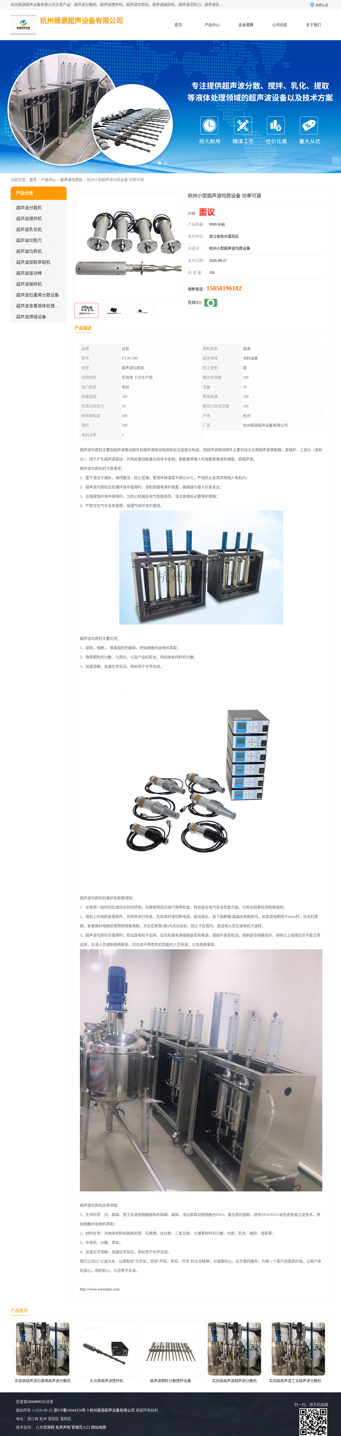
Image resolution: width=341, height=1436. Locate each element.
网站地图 (98, 1427)
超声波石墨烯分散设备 (37, 295)
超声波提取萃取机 (33, 262)
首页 (178, 25)
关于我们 (313, 25)
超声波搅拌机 (29, 218)
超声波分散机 (29, 207)
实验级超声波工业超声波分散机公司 (201, 1381)
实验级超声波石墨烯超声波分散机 (264, 1381)
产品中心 (212, 25)
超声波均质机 (71, 180)
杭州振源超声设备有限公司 (112, 1410)
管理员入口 (80, 1427)
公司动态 (279, 25)
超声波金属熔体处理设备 (39, 306)
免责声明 (62, 1427)
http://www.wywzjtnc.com (100, 1289)
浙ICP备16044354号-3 (71, 1410)
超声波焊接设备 (31, 317)
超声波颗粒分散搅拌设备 (72, 1381)
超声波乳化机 (29, 229)
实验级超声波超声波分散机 (136, 1381)
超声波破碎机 (29, 284)
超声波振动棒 (29, 273)
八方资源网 (45, 1427)
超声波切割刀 (29, 240)
